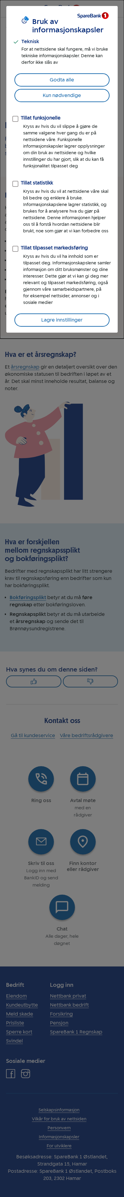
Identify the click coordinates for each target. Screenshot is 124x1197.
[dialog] (62, 169)
